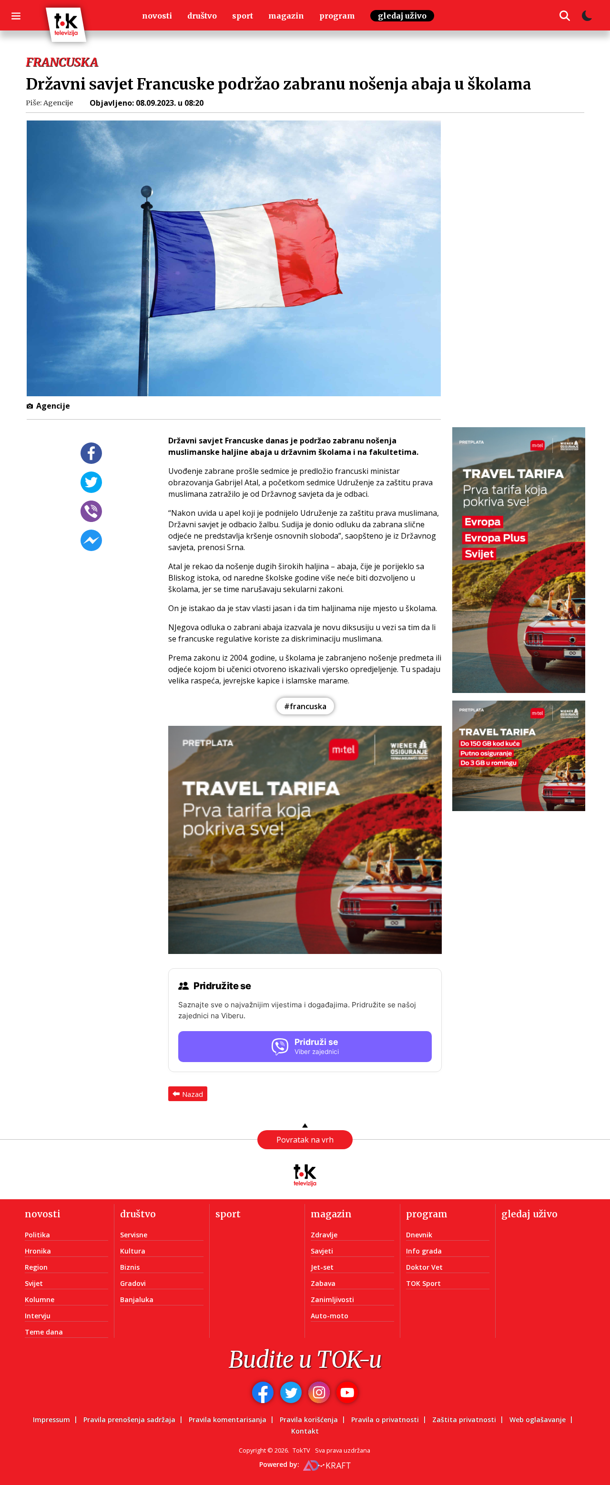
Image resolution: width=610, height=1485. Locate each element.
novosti (157, 15)
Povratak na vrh (305, 1139)
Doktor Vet (424, 1267)
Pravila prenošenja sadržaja (129, 1419)
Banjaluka (136, 1299)
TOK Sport (423, 1283)
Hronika (38, 1250)
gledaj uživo (402, 15)
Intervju (38, 1315)
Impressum (51, 1419)
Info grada (424, 1250)
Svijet (34, 1283)
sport (242, 15)
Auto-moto (329, 1315)
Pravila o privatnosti (385, 1419)
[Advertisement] (524, 264)
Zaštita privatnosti (464, 1419)
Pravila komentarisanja (227, 1419)
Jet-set (322, 1267)
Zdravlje (324, 1234)
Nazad (192, 1094)
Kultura (132, 1250)
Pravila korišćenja (309, 1419)
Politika (37, 1234)
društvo (202, 15)
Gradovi (133, 1283)
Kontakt (305, 1430)
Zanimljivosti (332, 1299)
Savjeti (322, 1250)
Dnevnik (419, 1234)
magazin (286, 15)
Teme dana (44, 1331)
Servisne (133, 1234)
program (337, 15)
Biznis (130, 1267)
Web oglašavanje (537, 1419)
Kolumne (39, 1299)
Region (36, 1267)
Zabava (323, 1283)
